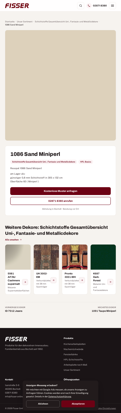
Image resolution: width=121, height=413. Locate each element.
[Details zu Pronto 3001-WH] (82, 280)
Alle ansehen (12, 239)
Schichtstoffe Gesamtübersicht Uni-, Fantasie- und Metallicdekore (66, 21)
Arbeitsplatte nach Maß (75, 364)
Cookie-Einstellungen (105, 408)
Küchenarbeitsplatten (75, 344)
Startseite (9, 21)
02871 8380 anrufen (60, 201)
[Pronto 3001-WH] (74, 270)
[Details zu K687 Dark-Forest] (110, 282)
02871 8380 (100, 5)
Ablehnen (43, 403)
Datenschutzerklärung (59, 396)
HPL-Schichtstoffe (73, 359)
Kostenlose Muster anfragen (60, 191)
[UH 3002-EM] (46, 270)
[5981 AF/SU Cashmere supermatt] (18, 270)
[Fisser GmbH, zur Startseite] (17, 5)
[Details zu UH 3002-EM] (53, 280)
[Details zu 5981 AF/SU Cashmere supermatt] (25, 282)
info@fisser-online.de (15, 396)
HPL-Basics (85, 162)
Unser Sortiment (24, 21)
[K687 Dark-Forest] (103, 270)
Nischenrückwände (73, 349)
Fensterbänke (71, 354)
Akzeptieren (78, 403)
